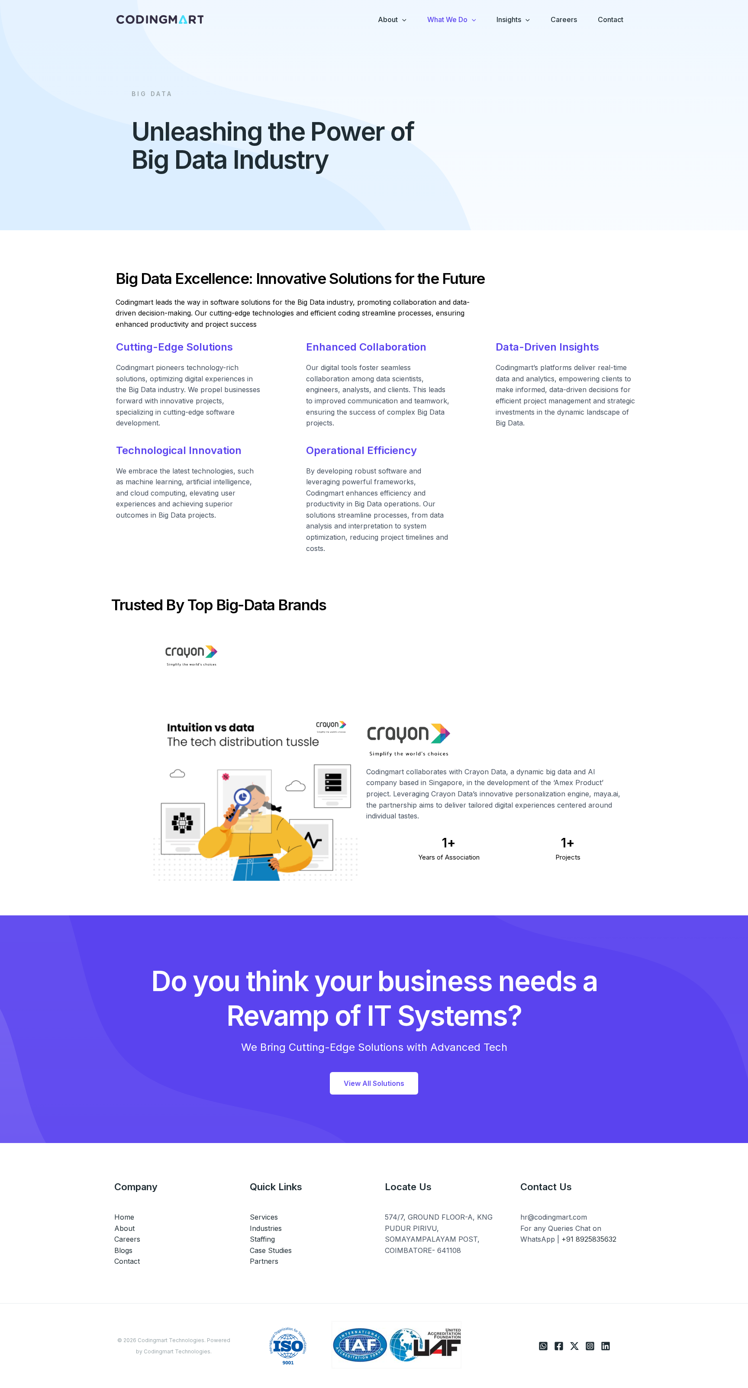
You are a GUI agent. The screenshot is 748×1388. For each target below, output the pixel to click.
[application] (402, 19)
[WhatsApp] (543, 1346)
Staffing (262, 1239)
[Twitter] (574, 1346)
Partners (264, 1261)
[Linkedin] (605, 1346)
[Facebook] (559, 1346)
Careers (127, 1239)
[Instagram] (590, 1346)
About (124, 1228)
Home (124, 1217)
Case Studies (271, 1250)
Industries (266, 1228)
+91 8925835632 (588, 1239)
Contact (127, 1261)
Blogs (123, 1250)
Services (264, 1217)
